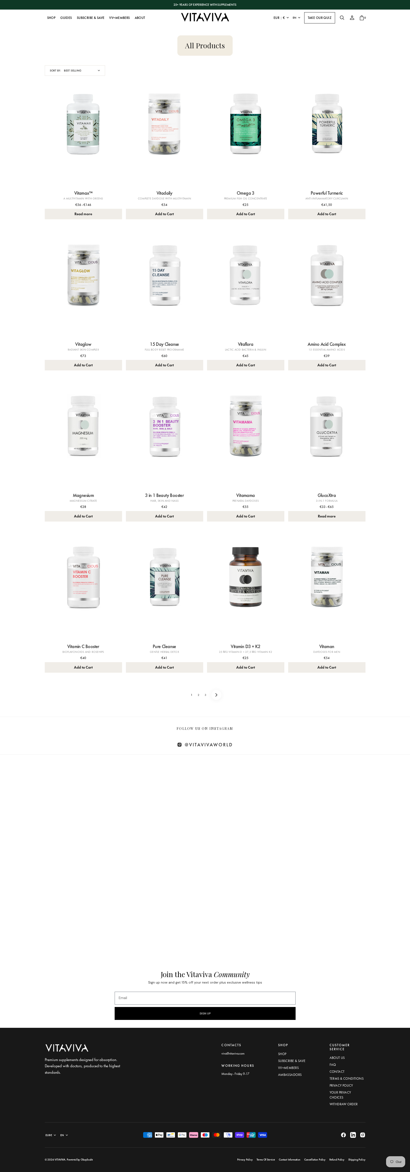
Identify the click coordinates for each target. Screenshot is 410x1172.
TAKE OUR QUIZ (319, 18)
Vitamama (245, 495)
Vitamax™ (83, 193)
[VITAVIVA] (205, 18)
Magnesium (83, 495)
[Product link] (83, 135)
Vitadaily (165, 193)
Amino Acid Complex (327, 344)
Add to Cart (164, 213)
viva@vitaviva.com (232, 1053)
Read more (83, 213)
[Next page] (216, 695)
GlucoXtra (327, 495)
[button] (342, 18)
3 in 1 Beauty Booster (164, 495)
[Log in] (352, 18)
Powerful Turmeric (327, 193)
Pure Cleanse (164, 646)
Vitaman (326, 646)
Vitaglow (83, 344)
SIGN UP (205, 1013)
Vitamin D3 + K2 (245, 646)
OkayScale (87, 1159)
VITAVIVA (60, 1159)
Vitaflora (245, 344)
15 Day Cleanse (164, 344)
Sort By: (55, 70)
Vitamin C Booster (83, 646)
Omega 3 (245, 193)
